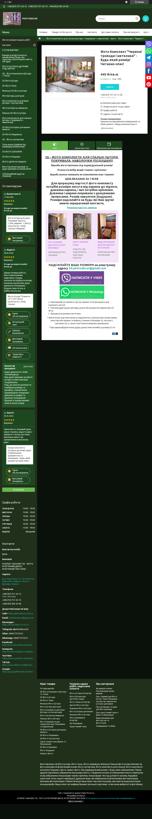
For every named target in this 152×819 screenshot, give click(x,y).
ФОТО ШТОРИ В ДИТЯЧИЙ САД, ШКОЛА (15, 67)
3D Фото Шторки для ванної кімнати (16, 128)
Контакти (92, 32)
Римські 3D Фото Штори (14, 113)
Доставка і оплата (110, 32)
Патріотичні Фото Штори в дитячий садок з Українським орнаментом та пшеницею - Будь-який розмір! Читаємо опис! (19, 454)
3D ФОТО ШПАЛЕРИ (12, 151)
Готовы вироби (47, 688)
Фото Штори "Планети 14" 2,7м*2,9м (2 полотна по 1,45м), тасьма (19, 300)
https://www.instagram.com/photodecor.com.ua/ (18, 651)
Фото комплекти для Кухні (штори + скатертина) (15, 102)
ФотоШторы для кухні (13, 96)
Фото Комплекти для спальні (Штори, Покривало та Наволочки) (52, 724)
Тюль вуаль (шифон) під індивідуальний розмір (14, 145)
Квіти (113, 38)
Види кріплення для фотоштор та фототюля (105, 720)
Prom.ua (90, 793)
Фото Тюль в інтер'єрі (80, 702)
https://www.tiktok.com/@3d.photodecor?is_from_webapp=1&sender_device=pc (18, 665)
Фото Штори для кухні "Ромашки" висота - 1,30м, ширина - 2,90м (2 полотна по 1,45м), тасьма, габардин (19, 223)
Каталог (6, 45)
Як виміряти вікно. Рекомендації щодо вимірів (105, 690)
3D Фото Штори (10, 81)
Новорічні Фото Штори (80, 708)
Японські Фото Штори (50, 704)
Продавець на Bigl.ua (76, 796)
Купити (109, 87)
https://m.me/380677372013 (15, 625)
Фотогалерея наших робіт (16, 40)
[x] (116, 334)
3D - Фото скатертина (13, 139)
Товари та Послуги (61, 32)
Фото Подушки (47, 750)
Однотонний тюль (78, 726)
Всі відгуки (18, 489)
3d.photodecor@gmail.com (87, 268)
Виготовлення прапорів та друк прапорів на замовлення (16, 168)
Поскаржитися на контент (98, 798)
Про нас (79, 32)
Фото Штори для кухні (50, 707)
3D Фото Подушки (11, 156)
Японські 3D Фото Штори (14, 91)
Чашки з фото (46, 753)
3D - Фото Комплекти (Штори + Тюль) (16, 74)
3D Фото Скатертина (50, 738)
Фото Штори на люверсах (15, 108)
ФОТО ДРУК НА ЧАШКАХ (14, 162)
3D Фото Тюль (9, 86)
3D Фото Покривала (12, 134)
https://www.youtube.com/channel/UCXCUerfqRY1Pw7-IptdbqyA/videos (18, 658)
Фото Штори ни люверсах (52, 715)
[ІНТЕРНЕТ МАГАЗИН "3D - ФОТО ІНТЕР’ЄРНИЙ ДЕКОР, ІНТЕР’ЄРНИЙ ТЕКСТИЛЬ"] (12, 18)
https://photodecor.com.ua (20, 613)
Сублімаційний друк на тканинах (13, 175)
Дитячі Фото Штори (79, 705)
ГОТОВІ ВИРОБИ (10, 50)
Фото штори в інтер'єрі (80, 693)
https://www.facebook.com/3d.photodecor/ (18, 645)
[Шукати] (136, 18)
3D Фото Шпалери (48, 747)
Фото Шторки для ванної (81, 711)
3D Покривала (76, 723)
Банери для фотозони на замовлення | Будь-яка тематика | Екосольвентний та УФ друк (17, 58)
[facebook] (113, 334)
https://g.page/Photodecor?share (17, 671)
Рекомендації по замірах (82, 207)
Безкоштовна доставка (114, 103)
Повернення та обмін (105, 726)
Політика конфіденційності (123, 798)
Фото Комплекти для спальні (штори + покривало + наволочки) (77, 38)
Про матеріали (130, 32)
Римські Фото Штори (50, 719)
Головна (43, 32)
